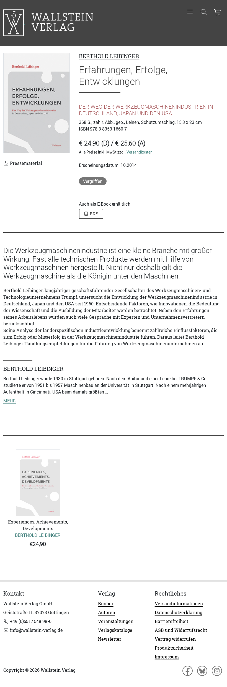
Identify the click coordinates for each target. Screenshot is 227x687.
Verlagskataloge (115, 630)
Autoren (106, 612)
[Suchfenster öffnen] (203, 12)
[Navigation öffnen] (190, 12)
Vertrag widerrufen (175, 639)
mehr (9, 401)
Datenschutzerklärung (178, 612)
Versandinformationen (179, 604)
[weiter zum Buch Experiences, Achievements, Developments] (37, 482)
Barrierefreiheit (171, 621)
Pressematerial (25, 163)
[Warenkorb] (217, 12)
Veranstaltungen (115, 621)
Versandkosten (140, 152)
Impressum (167, 657)
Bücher (106, 604)
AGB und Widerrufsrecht (181, 630)
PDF (93, 213)
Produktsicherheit (174, 648)
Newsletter (109, 639)
